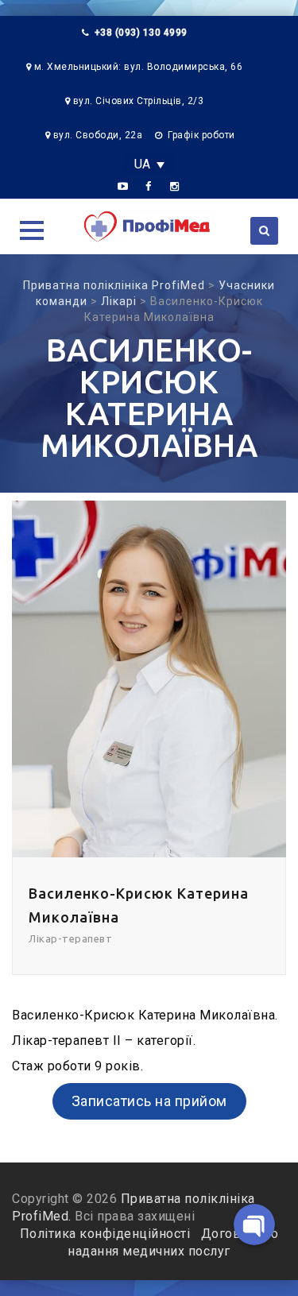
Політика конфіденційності (107, 1233)
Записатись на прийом (149, 1101)
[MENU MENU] (30, 228)
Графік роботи (201, 135)
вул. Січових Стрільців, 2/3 (138, 100)
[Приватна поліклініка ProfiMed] (149, 226)
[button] (32, 230)
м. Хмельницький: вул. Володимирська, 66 (138, 66)
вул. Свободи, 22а (98, 135)
